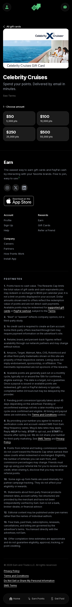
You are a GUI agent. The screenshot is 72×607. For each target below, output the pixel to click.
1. (5, 285)
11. (5, 492)
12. (5, 512)
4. (5, 339)
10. (5, 479)
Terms (51, 310)
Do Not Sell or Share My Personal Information (29, 580)
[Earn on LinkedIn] (24, 187)
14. (5, 538)
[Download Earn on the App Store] (19, 201)
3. (5, 326)
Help (6, 230)
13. (5, 522)
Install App (10, 258)
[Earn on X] (15, 187)
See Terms (9, 95)
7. (5, 400)
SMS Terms (44, 438)
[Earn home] (36, 7)
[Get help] (65, 7)
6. (5, 373)
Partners (9, 248)
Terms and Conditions (44, 414)
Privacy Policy (12, 571)
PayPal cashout (22, 310)
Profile (8, 220)
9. (5, 448)
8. (5, 420)
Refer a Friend (46, 230)
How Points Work (14, 253)
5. (5, 352)
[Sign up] (7, 7)
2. (5, 316)
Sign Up (8, 225)
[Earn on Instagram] (7, 187)
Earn (8, 162)
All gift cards (14, 26)
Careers (9, 243)
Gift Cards (44, 225)
